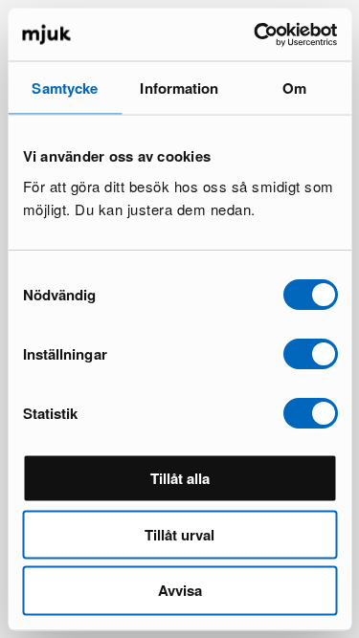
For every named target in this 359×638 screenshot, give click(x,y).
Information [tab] (179, 88)
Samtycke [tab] (65, 88)
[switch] (309, 353)
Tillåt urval (179, 533)
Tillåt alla (180, 477)
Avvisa (180, 590)
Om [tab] (294, 88)
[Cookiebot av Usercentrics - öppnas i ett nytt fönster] (255, 34)
